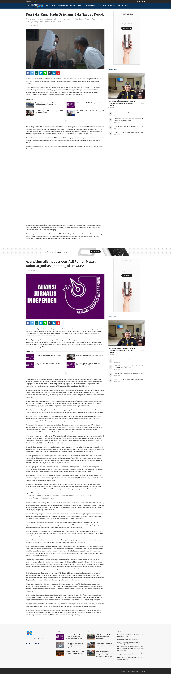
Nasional (81, 5)
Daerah (72, 5)
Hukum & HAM (90, 5)
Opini (126, 5)
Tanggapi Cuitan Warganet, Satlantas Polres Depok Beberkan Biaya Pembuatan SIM (47, 103)
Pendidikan (111, 5)
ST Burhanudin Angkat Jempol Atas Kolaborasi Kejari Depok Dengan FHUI (74, 645)
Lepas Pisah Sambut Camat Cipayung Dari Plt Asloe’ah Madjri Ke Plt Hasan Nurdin (129, 643)
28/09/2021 (29, 25)
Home (47, 5)
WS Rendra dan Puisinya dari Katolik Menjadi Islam (126, 113)
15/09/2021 (29, 270)
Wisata (120, 5)
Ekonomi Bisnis (63, 5)
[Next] (66, 121)
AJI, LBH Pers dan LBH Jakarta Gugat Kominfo (88, 103)
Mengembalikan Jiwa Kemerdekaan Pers (128, 639)
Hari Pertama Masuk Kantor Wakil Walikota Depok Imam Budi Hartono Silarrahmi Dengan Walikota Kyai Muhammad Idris (130, 648)
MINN (36, 671)
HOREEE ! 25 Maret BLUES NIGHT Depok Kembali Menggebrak (103, 636)
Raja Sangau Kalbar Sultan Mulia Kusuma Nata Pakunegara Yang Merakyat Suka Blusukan (121, 103)
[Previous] (63, 121)
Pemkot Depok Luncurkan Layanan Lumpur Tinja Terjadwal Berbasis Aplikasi (129, 654)
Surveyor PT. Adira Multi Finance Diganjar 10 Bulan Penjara (128, 132)
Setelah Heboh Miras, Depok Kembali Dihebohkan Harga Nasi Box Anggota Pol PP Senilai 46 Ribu (129, 119)
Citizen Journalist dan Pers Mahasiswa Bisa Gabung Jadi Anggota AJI (88, 364)
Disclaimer (142, 671)
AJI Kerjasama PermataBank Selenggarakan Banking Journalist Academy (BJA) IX (74, 636)
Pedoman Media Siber (132, 671)
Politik (53, 5)
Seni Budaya (102, 5)
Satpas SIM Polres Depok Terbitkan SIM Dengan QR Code (128, 126)
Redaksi (123, 671)
